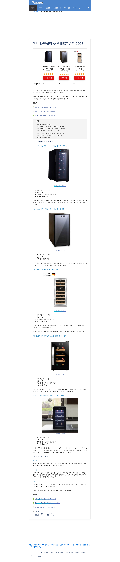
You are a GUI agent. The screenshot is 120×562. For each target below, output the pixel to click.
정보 (80, 8)
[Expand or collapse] (85, 121)
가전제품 (33, 8)
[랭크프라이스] (37, 2)
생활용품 (48, 8)
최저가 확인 (48, 78)
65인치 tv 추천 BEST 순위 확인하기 (45, 115)
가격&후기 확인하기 (60, 186)
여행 (74, 8)
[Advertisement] (60, 27)
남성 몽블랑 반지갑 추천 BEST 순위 (45, 107)
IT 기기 (40, 8)
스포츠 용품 (67, 8)
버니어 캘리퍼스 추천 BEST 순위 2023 (44, 513)
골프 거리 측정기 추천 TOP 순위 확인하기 (47, 111)
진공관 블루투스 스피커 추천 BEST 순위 (45, 515)
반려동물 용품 (57, 8)
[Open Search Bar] (88, 8)
